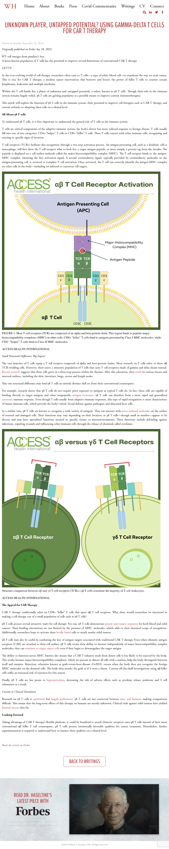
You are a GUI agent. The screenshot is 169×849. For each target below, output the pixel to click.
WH (10, 6)
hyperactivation (55, 680)
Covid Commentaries (99, 6)
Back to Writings (84, 761)
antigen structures (82, 395)
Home (29, 6)
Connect (157, 6)
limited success (10, 707)
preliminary (66, 699)
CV (142, 6)
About (44, 6)
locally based (63, 632)
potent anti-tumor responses (121, 624)
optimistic (39, 699)
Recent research (11, 372)
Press (73, 6)
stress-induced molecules (136, 411)
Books (59, 6)
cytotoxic (7, 399)
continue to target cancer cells (42, 648)
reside (138, 372)
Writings (128, 6)
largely (55, 699)
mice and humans (130, 699)
